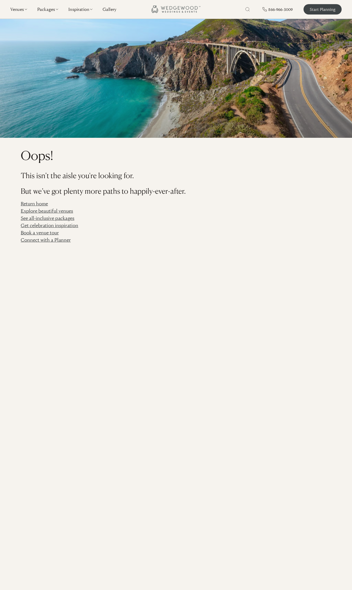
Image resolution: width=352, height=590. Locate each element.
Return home (34, 203)
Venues (17, 9)
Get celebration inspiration (49, 225)
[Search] (247, 9)
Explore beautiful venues (47, 211)
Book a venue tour (40, 232)
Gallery (109, 9)
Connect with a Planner (46, 240)
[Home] (176, 9)
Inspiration (78, 9)
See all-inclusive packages (47, 218)
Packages (46, 9)
